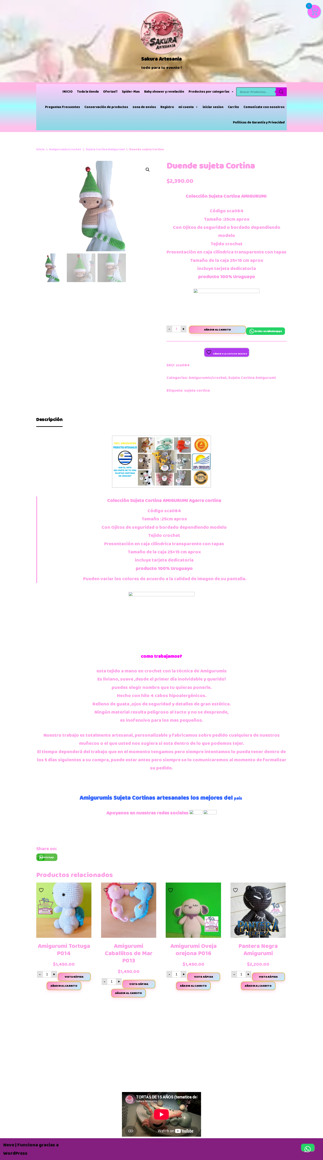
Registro (167, 107)
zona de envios (144, 107)
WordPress (15, 1153)
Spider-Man (131, 91)
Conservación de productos (106, 107)
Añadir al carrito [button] (64, 986)
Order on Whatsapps (268, 331)
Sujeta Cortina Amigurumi (105, 149)
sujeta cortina (197, 390)
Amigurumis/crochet (65, 149)
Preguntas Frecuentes (62, 107)
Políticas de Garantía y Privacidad (259, 122)
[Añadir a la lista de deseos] (41, 889)
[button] (148, 170)
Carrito (233, 107)
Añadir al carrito (217, 330)
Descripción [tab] (49, 419)
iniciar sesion (213, 107)
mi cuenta (186, 107)
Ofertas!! (110, 91)
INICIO (67, 91)
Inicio (40, 149)
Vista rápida (74, 977)
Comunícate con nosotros (264, 107)
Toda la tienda (88, 91)
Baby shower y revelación (164, 91)
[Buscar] (281, 91)
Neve (8, 1145)
